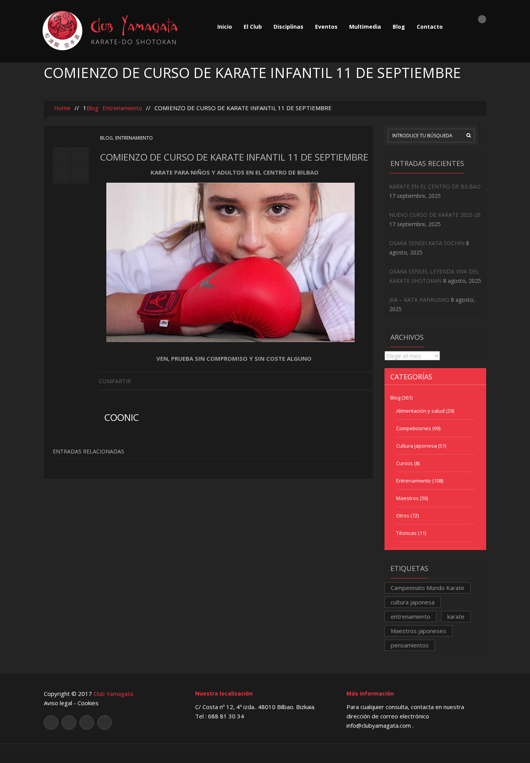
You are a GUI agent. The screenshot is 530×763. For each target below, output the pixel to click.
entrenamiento (410, 616)
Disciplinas (288, 26)
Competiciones (413, 428)
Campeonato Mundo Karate (427, 588)
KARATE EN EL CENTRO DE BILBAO (435, 186)
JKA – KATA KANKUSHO (419, 299)
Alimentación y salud (420, 410)
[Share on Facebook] (367, 380)
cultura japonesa (413, 602)
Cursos (404, 463)
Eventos (326, 26)
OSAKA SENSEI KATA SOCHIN (426, 243)
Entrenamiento (122, 108)
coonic (121, 417)
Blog (399, 26)
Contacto (430, 26)
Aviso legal (58, 703)
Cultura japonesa (416, 445)
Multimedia (365, 26)
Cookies (88, 703)
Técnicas (406, 532)
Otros (402, 515)
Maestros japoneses (418, 631)
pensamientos (410, 645)
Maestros (407, 498)
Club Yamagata (113, 693)
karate (455, 616)
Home (61, 108)
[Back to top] (265, 753)
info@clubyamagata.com (379, 725)
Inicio (224, 26)
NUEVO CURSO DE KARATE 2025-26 (435, 214)
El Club (253, 26)
